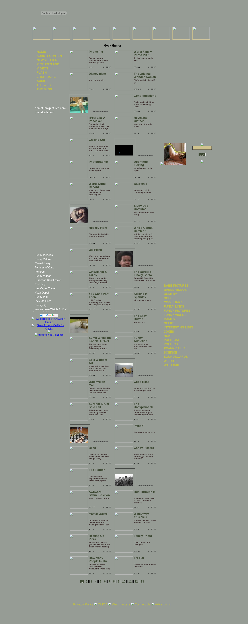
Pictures (40, 271)
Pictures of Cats (44, 267)
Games (169, 319)
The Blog (44, 89)
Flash (42, 72)
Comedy (170, 294)
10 (123, 581)
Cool (168, 298)
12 (136, 581)
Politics (171, 344)
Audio (41, 81)
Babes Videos (175, 290)
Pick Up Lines (43, 300)
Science (170, 352)
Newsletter (47, 60)
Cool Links (173, 302)
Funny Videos (43, 259)
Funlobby (40, 284)
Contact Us (143, 604)
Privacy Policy (83, 604)
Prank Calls (174, 348)
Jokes (169, 331)
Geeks (169, 323)
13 (142, 581)
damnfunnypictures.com (50, 108)
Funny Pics (41, 296)
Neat (168, 336)
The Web (44, 85)
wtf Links (172, 365)
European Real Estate (48, 280)
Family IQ (40, 305)
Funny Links (174, 306)
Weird (169, 361)
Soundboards (176, 356)
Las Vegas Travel (45, 288)
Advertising (163, 604)
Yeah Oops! (42, 292)
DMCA (102, 604)
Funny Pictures (44, 254)
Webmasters (121, 604)
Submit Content (50, 56)
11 (130, 581)
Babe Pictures (176, 285)
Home (41, 51)
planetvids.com (44, 112)
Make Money (42, 263)
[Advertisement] (112, 41)
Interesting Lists (179, 327)
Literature (46, 77)
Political (172, 340)
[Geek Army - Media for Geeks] (48, 322)
